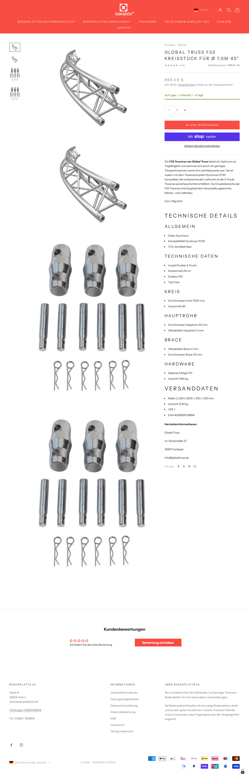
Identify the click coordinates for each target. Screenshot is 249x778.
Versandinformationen (124, 692)
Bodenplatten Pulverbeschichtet (47, 21)
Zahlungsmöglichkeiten (124, 699)
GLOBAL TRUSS (176, 45)
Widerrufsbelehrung (122, 712)
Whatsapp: (16, 710)
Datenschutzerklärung (124, 705)
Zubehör (224, 21)
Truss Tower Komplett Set (186, 21)
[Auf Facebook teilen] (178, 466)
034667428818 (32, 710)
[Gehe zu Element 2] (14, 59)
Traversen (148, 21)
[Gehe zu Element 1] (14, 47)
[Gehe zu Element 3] (14, 75)
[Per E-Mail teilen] (194, 466)
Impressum (117, 725)
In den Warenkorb (202, 124)
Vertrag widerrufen (121, 731)
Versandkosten (186, 84)
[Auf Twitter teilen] (183, 466)
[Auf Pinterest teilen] (189, 466)
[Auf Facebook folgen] (11, 745)
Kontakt (124, 27)
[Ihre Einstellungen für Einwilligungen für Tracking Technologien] (242, 771)
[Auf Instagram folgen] (21, 745)
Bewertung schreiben (158, 643)
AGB (113, 718)
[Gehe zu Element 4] (14, 94)
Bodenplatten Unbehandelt (107, 21)
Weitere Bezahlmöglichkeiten (202, 146)
